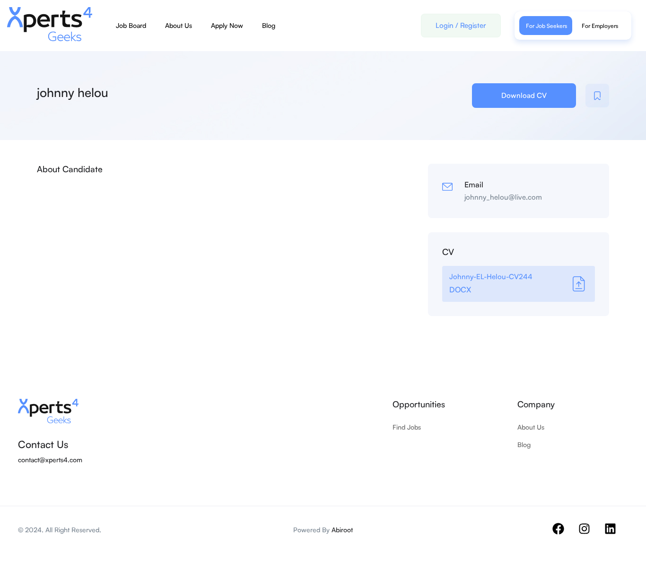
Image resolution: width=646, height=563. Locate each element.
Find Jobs (407, 427)
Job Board (131, 25)
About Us (178, 25)
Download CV (524, 95)
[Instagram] (590, 534)
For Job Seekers (546, 25)
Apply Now (227, 25)
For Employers (600, 25)
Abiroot (342, 530)
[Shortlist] (597, 95)
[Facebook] (564, 534)
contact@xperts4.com (50, 460)
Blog (268, 25)
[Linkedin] (616, 534)
